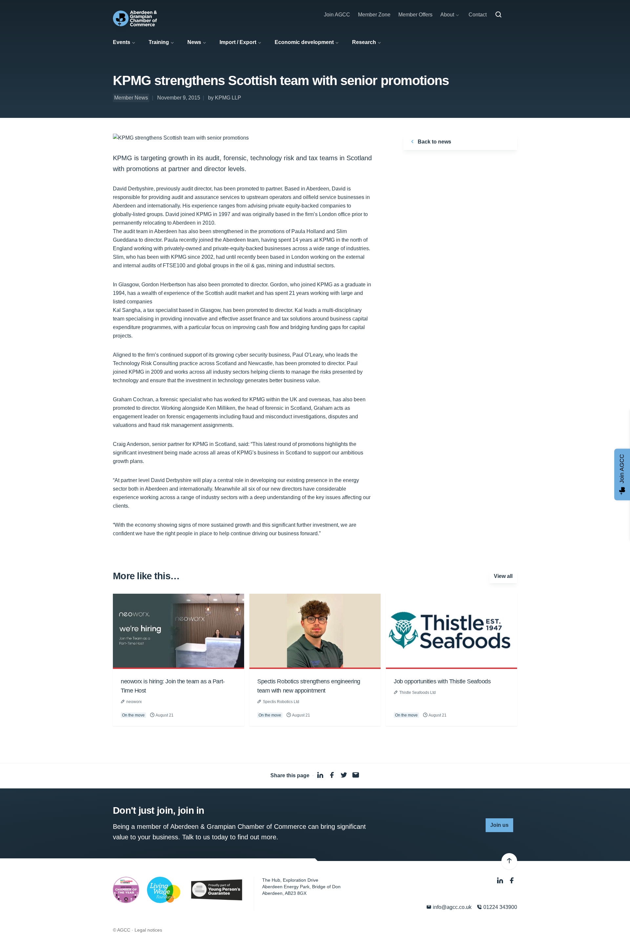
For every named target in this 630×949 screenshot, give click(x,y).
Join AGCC (337, 14)
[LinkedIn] (500, 881)
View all (503, 576)
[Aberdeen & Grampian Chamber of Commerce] (135, 18)
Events (121, 42)
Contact (478, 14)
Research (364, 42)
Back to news (433, 141)
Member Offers (415, 14)
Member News (131, 97)
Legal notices (148, 930)
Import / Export (238, 42)
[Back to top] (509, 861)
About (447, 14)
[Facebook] (512, 881)
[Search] (498, 15)
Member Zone (374, 14)
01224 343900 (499, 907)
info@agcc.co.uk (451, 907)
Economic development (304, 42)
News (194, 42)
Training (159, 42)
